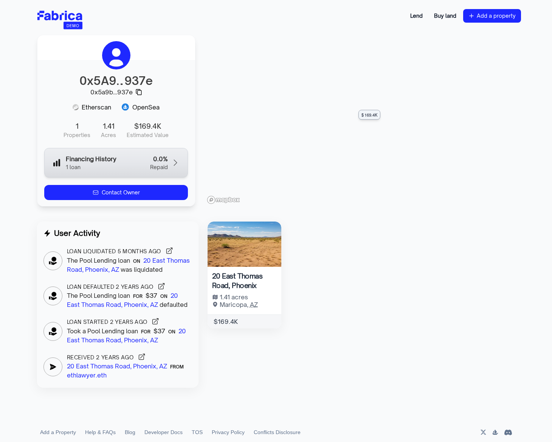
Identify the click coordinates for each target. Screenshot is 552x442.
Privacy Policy (228, 432)
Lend (416, 15)
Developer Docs (163, 432)
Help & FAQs (100, 432)
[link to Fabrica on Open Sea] (495, 432)
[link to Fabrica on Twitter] (482, 432)
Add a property (496, 15)
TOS (197, 432)
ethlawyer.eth (87, 375)
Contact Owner (121, 192)
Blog (130, 432)
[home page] (59, 16)
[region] (363, 120)
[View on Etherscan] (169, 250)
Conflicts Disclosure (277, 432)
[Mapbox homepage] (223, 200)
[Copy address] (139, 92)
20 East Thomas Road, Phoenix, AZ (117, 366)
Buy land (445, 15)
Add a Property (58, 432)
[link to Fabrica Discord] (508, 432)
